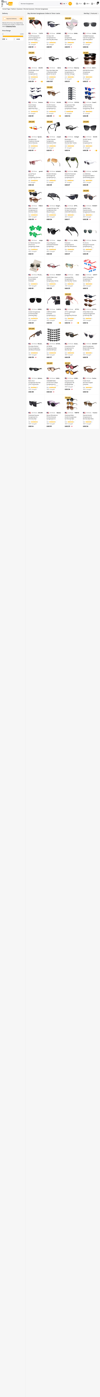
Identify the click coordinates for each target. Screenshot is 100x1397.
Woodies (40, 344)
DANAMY (76, 33)
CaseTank (94, 102)
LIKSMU (58, 33)
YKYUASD (94, 309)
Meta (59, 68)
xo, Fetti (94, 171)
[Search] (70, 3)
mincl (77, 275)
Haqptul (58, 206)
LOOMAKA (76, 378)
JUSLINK (40, 413)
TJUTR (41, 33)
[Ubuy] (10, 3)
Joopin (59, 137)
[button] (78, 3)
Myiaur (59, 413)
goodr (41, 171)
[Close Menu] (2, 4)
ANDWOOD (40, 309)
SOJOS (40, 68)
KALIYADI (94, 68)
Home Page (6, 9)
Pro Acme (94, 240)
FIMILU (41, 206)
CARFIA (58, 309)
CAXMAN (94, 33)
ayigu (41, 240)
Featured (94, 13)
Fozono (95, 413)
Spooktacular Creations (40, 137)
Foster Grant (94, 378)
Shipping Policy (11, 26)
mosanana (76, 344)
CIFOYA (76, 102)
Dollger (76, 137)
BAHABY (94, 344)
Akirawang (40, 378)
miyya (59, 240)
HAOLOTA (76, 171)
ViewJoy (76, 68)
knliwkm (58, 171)
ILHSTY (95, 275)
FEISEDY (94, 206)
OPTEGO (76, 206)
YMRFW (77, 413)
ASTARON (58, 344)
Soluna (40, 102)
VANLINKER (58, 378)
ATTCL (77, 309)
